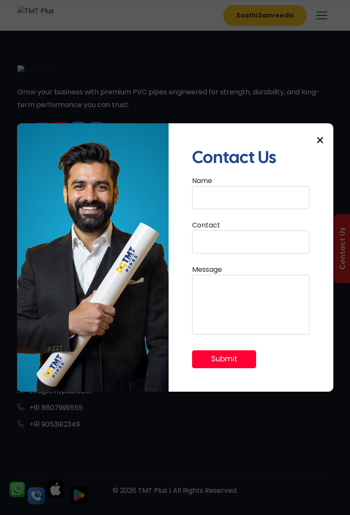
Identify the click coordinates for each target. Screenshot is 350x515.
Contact (206, 225)
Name (202, 181)
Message (207, 269)
